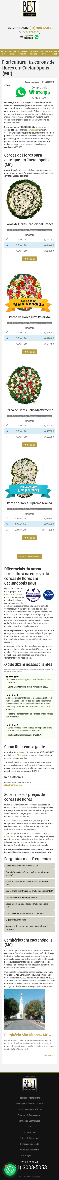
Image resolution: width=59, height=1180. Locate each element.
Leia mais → (48, 1055)
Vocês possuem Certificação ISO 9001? (23, 865)
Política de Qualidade (29, 1144)
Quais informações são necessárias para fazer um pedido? (28, 873)
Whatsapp (33, 129)
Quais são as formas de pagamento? (22, 897)
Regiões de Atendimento (29, 1097)
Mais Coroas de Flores (29, 556)
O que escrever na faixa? (16, 919)
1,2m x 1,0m (21, 245)
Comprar (31, 258)
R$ (49, 239)
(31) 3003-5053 (41, 28)
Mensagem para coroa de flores (29, 1103)
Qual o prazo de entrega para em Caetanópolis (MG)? (29, 891)
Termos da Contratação (29, 1120)
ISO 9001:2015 (29, 1132)
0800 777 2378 (31, 32)
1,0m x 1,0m (21, 239)
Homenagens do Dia (30, 1155)
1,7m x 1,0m (20, 524)
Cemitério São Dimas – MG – (27, 1035)
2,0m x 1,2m (20, 529)
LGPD (29, 1126)
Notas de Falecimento (29, 1149)
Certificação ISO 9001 (14, 594)
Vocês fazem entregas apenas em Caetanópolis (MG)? (27, 905)
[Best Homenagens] (29, 11)
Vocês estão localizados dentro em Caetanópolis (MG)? (27, 883)
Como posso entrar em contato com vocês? (25, 913)
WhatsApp (21, 755)
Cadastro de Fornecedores (29, 1115)
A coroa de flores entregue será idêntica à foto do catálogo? (27, 927)
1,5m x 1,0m (21, 250)
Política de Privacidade (29, 1138)
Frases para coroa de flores (29, 1109)
